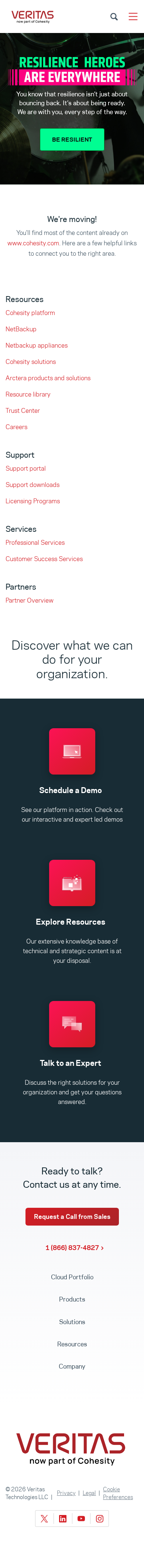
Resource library (28, 394)
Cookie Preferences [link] (118, 1493)
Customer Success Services (44, 558)
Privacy (66, 1493)
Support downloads (32, 484)
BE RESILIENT (72, 139)
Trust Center (23, 410)
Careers (16, 426)
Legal (89, 1493)
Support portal (26, 468)
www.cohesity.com (33, 243)
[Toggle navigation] (133, 16)
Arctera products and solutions (48, 378)
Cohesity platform (30, 312)
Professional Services (35, 542)
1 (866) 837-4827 (72, 1247)
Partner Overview (30, 600)
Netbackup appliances (37, 345)
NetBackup (21, 329)
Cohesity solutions (31, 361)
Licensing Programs (33, 501)
